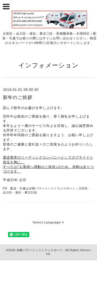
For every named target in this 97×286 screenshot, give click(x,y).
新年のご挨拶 (17, 97)
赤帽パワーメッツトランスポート (40, 250)
